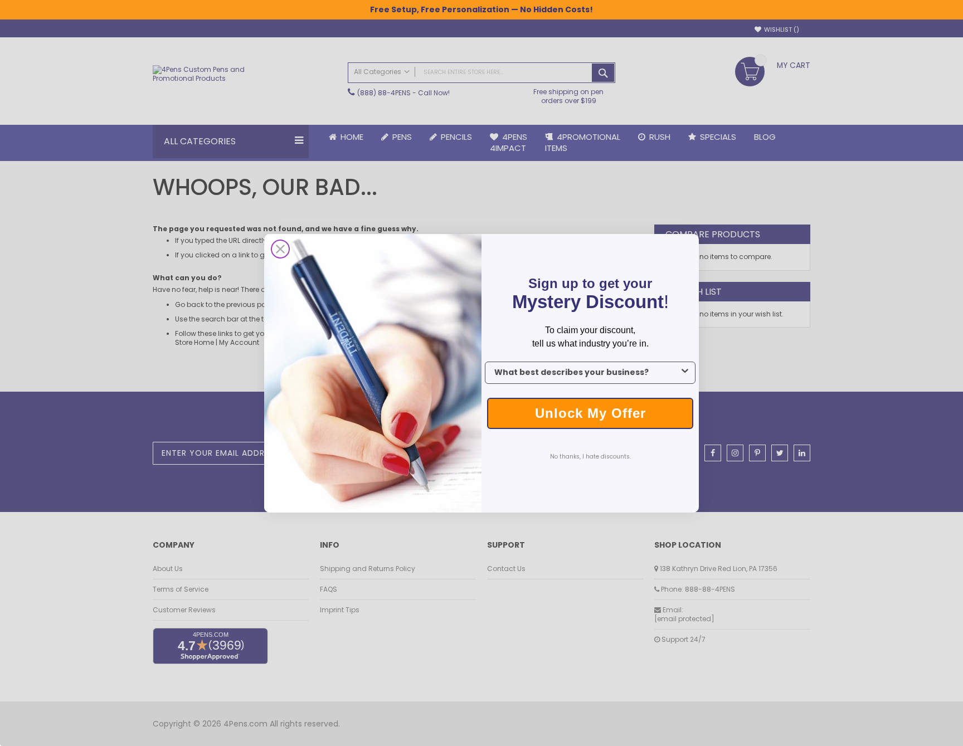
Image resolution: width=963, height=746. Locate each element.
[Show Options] (684, 372)
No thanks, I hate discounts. (590, 456)
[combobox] (586, 372)
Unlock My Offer (590, 413)
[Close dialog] (280, 249)
